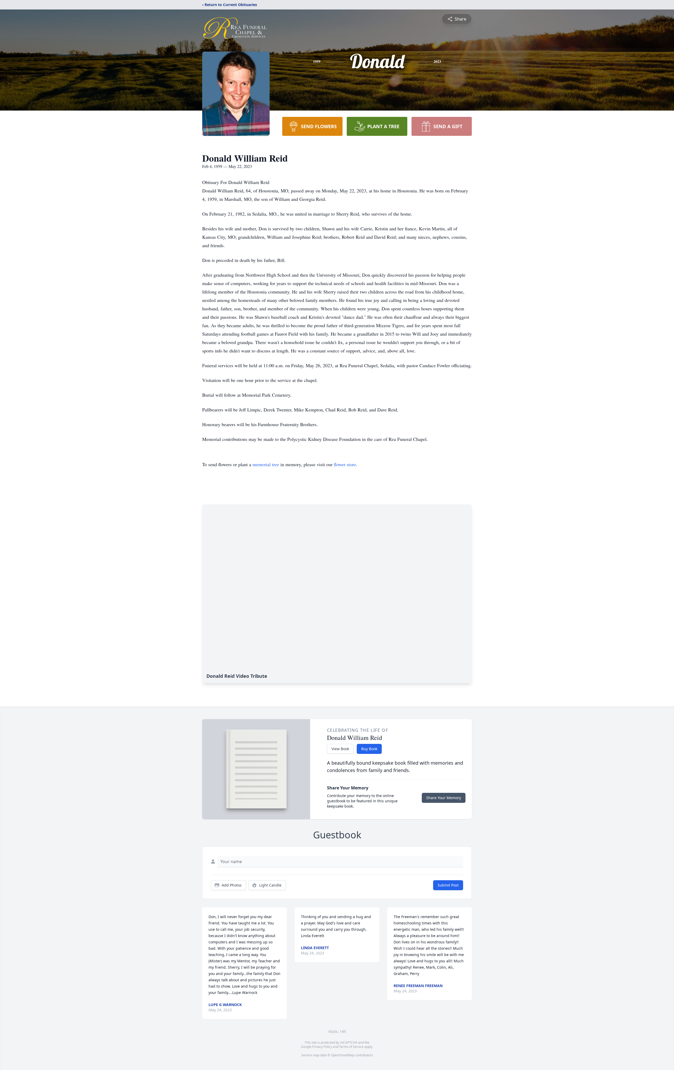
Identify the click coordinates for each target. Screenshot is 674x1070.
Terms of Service (351, 1046)
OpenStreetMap (342, 1055)
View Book (340, 748)
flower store (345, 464)
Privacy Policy (322, 1046)
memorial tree (265, 464)
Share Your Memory (443, 797)
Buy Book (369, 748)
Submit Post (448, 885)
